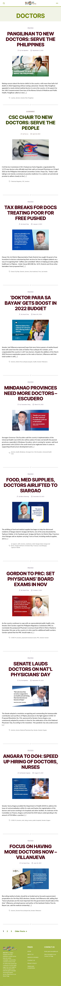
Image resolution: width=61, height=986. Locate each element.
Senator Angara (42, 730)
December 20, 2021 (38, 496)
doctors (18, 98)
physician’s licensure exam (29, 637)
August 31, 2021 (39, 773)
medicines (29, 544)
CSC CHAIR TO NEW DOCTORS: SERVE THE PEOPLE (30, 122)
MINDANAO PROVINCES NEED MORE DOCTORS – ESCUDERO (30, 393)
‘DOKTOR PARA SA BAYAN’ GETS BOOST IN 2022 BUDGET (31, 303)
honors (18, 730)
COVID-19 (13, 637)
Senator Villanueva (42, 361)
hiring (26, 820)
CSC (23, 181)
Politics (30, 28)
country (13, 98)
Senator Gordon (44, 637)
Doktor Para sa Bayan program (24, 361)
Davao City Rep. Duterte (17, 271)
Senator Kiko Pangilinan (27, 98)
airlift (19, 544)
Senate (35, 730)
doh (23, 820)
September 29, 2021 (38, 680)
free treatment (34, 271)
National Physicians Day (26, 730)
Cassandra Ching (25, 404)
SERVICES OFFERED (32, 957)
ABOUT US (30, 954)
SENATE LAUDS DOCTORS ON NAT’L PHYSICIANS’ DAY (30, 669)
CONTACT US (31, 960)
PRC (38, 637)
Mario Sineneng (24, 496)
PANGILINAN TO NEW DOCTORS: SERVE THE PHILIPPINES (30, 39)
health (35, 361)
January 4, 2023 (37, 224)
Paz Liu (26, 134)
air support (14, 544)
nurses (30, 820)
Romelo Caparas (25, 773)
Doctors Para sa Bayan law (23, 910)
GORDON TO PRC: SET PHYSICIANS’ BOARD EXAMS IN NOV (30, 579)
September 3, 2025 (38, 50)
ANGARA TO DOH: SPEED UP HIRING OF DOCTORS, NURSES (30, 761)
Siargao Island (39, 544)
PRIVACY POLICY (32, 963)
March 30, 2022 (37, 314)
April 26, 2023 (36, 134)
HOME (29, 951)
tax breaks (44, 271)
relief (33, 544)
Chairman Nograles (16, 181)
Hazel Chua (26, 224)
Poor (39, 271)
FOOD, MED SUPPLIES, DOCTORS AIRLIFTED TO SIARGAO (30, 485)
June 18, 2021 (37, 863)
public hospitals (37, 820)
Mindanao (22, 452)
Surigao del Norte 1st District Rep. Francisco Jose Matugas (31, 545)
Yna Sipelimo (24, 50)
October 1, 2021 (37, 590)
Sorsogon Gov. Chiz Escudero (34, 452)
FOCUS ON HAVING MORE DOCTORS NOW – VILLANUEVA (30, 851)
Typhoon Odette (15, 547)
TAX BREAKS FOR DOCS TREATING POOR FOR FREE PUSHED (30, 212)
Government (30, 111)
